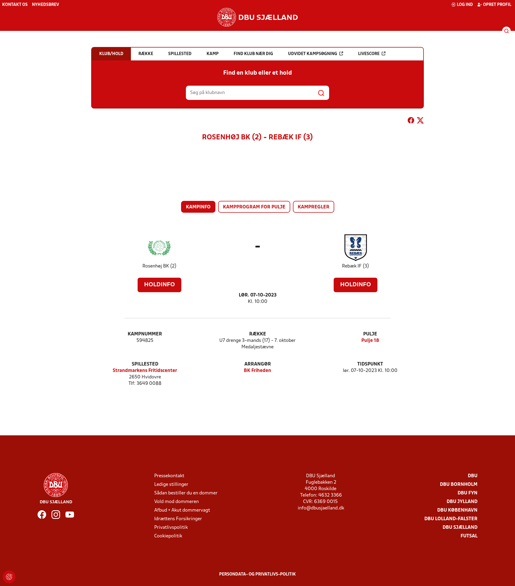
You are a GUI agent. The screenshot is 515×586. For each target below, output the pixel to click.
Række (257, 334)
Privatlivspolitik (171, 527)
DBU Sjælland (460, 527)
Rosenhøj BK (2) (159, 266)
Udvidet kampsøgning (312, 54)
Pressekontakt (169, 476)
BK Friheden (257, 370)
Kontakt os (15, 5)
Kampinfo (198, 207)
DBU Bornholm (458, 484)
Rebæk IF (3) (355, 266)
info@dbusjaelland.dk (321, 508)
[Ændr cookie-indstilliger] (9, 576)
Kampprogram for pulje (254, 207)
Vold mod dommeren (176, 502)
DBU (472, 476)
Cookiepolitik (168, 536)
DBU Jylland (462, 502)
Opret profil (497, 5)
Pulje (370, 334)
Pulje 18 (370, 340)
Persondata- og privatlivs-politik (257, 574)
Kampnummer (145, 334)
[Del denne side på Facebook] (411, 121)
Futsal (469, 536)
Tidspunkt (370, 364)
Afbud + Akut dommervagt (182, 510)
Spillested (145, 364)
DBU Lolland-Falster (450, 519)
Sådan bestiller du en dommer (186, 493)
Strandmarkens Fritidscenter (145, 370)
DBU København (457, 510)
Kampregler (313, 207)
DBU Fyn (467, 493)
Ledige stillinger (171, 484)
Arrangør (257, 364)
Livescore (369, 54)
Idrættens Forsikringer (178, 519)
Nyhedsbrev (45, 5)
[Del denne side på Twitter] (420, 121)
